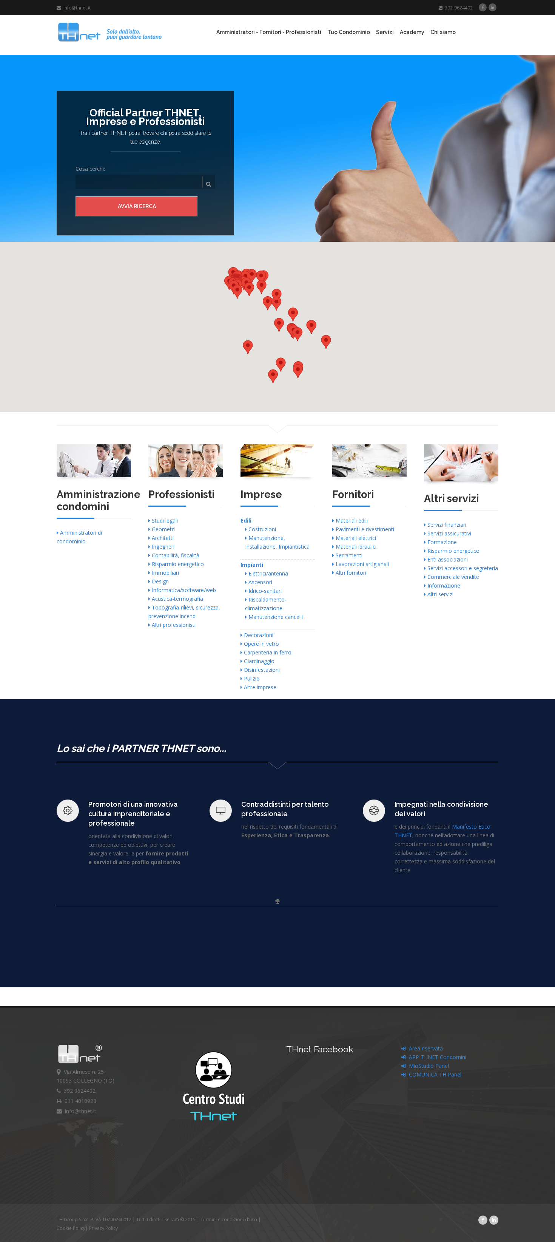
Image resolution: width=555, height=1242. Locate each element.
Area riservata (424, 1048)
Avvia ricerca (137, 206)
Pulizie (250, 678)
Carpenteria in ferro (266, 652)
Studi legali (164, 520)
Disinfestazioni (261, 669)
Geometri (162, 529)
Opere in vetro (260, 643)
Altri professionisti (173, 624)
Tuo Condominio (348, 32)
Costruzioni (261, 529)
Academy (412, 32)
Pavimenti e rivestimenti (364, 529)
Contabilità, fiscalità (174, 555)
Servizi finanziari (446, 524)
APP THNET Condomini (436, 1057)
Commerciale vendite (452, 576)
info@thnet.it (76, 8)
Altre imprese (259, 687)
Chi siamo (443, 32)
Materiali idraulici (355, 546)
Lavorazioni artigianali (361, 564)
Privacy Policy (103, 1228)
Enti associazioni (447, 559)
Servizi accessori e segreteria (462, 568)
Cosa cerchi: (90, 168)
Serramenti (348, 555)
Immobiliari (164, 572)
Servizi (385, 32)
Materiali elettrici (355, 537)
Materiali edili (351, 520)
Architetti (162, 537)
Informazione (443, 585)
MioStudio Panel (427, 1065)
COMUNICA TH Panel (433, 1074)
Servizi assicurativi (448, 533)
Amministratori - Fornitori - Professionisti (268, 32)
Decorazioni (257, 635)
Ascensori (259, 582)
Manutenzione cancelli (275, 616)
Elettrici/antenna (267, 573)
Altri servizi (439, 594)
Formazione (441, 542)
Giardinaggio (258, 661)
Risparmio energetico (177, 564)
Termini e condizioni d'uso (228, 1219)
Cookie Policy (71, 1228)
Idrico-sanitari (264, 590)
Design (159, 581)
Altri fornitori (350, 572)
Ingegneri (162, 546)
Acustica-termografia (176, 598)
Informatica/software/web (183, 590)
